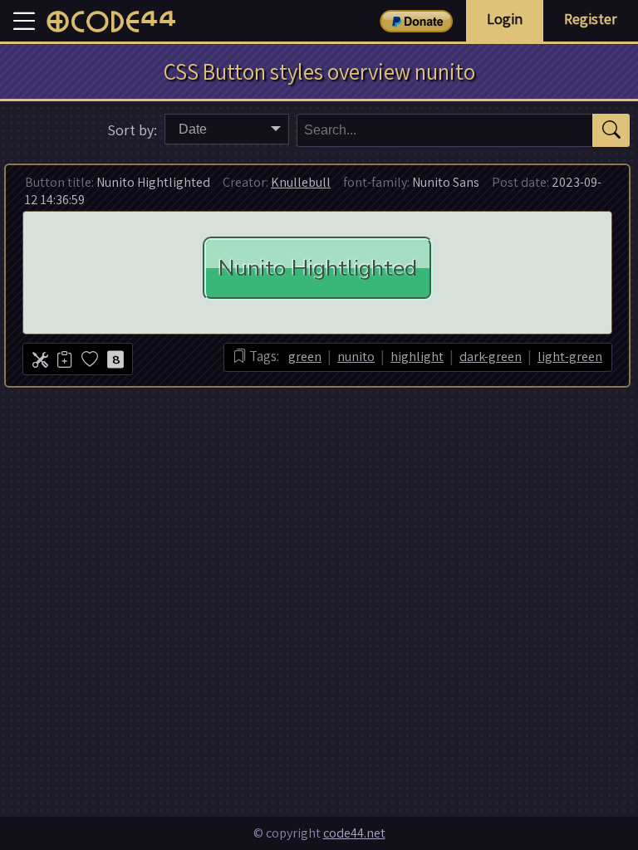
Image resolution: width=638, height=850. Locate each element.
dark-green (490, 356)
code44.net (354, 833)
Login (505, 18)
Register (590, 18)
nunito (356, 356)
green (304, 356)
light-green (569, 356)
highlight (417, 356)
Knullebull (301, 182)
